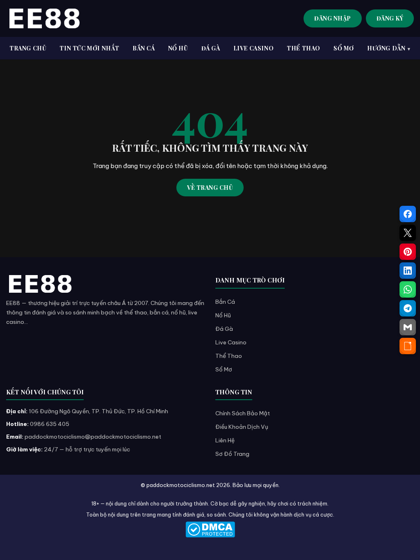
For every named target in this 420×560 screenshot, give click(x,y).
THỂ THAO (303, 48)
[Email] (407, 327)
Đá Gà (224, 328)
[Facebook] (407, 214)
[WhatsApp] (407, 289)
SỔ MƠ (343, 48)
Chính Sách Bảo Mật (242, 413)
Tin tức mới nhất (89, 48)
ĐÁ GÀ (210, 48)
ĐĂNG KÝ (390, 18)
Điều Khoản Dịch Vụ (241, 426)
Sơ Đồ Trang (232, 454)
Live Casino (231, 342)
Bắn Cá (225, 301)
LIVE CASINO (253, 48)
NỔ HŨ (178, 48)
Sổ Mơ (223, 369)
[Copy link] (407, 346)
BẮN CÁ (143, 48)
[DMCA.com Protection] (210, 529)
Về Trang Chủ (210, 187)
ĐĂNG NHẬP (332, 18)
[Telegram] (407, 308)
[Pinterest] (407, 252)
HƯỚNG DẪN (386, 48)
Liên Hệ (225, 440)
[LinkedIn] (407, 270)
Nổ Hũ (223, 315)
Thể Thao (228, 356)
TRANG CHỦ (27, 48)
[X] (407, 233)
